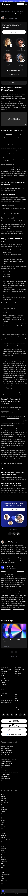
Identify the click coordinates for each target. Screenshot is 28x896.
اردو (2, 883)
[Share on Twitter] (14, 533)
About (16, 692)
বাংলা (2, 876)
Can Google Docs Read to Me (8, 770)
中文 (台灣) (3, 800)
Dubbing (17, 671)
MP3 (7, 436)
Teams (2, 696)
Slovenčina (3, 859)
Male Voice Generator (6, 757)
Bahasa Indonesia (5, 874)
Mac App (3, 673)
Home (2, 7)
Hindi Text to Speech (6, 774)
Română (3, 850)
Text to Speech (6, 26)
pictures (19, 214)
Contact (16, 694)
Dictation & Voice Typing (7, 746)
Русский (3, 833)
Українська (3, 835)
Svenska (3, 842)
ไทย (2, 844)
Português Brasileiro (6, 831)
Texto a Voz (3, 780)
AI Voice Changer (5, 765)
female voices (13, 423)
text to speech (4, 411)
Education (3, 698)
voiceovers (19, 439)
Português (3, 852)
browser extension (7, 454)
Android (9, 460)
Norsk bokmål (4, 826)
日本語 (2, 822)
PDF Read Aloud (5, 776)
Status (16, 705)
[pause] (3, 891)
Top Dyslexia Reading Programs (8, 759)
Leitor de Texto (4, 783)
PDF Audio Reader (5, 767)
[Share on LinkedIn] (18, 533)
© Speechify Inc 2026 (13, 893)
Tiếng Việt (3, 848)
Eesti (2, 863)
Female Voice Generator (7, 755)
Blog (16, 696)
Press (16, 707)
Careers (16, 698)
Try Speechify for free (6, 463)
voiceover (11, 105)
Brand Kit (17, 709)
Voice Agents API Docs (6, 702)
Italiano (3, 820)
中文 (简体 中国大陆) (6, 803)
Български (3, 855)
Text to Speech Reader (6, 752)
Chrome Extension (5, 680)
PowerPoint (9, 134)
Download (3, 684)
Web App (3, 678)
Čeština (3, 805)
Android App (4, 671)
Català (2, 878)
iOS (3, 460)
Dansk (2, 807)
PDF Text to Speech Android (8, 750)
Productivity (7, 7)
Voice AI (13, 24)
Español (3, 837)
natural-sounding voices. (13, 418)
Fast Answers (6, 27)
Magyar (3, 796)
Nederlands (4, 809)
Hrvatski (3, 865)
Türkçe (2, 846)
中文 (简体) (3, 798)
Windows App (4, 676)
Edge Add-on (4, 682)
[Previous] (12, 652)
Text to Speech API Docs (7, 700)
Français (3, 811)
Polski (2, 829)
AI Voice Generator (19, 669)
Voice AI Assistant (5, 748)
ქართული (3, 857)
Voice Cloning (18, 673)
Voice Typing (15, 26)
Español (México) (5, 839)
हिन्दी (2, 818)
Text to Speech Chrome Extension (9, 772)
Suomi (2, 813)
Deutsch (3, 816)
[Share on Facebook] (10, 533)
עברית (2, 872)
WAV (3, 436)
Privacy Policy (4, 893)
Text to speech (15, 399)
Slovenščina (4, 861)
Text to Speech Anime (6, 763)
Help (16, 703)
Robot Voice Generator (6, 761)
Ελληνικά (3, 868)
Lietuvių (3, 870)
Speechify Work (18, 676)
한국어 (2, 824)
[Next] (16, 652)
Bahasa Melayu (4, 881)
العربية (2, 794)
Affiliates (17, 700)
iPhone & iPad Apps (6, 669)
